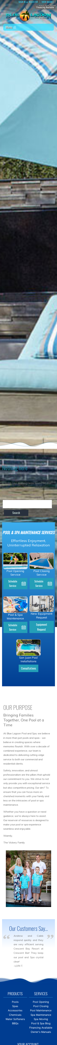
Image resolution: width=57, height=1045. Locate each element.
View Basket (48, 1)
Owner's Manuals (41, 1031)
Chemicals (15, 1014)
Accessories (15, 1010)
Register (33, 1)
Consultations (28, 668)
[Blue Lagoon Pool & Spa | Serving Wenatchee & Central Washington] (28, 13)
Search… (7, 496)
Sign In (22, 1)
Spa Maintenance (41, 1014)
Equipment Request (41, 626)
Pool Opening (41, 1001)
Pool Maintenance (40, 1010)
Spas (15, 1006)
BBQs (15, 1023)
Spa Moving (41, 1019)
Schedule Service (12, 583)
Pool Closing (40, 1006)
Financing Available (45, 7)
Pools (15, 1001)
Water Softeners (15, 1019)
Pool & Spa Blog (41, 1023)
